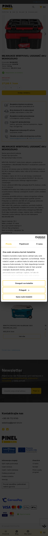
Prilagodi (22, 290)
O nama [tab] (39, 244)
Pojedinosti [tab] (24, 244)
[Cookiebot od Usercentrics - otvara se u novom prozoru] (35, 237)
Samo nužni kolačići (24, 297)
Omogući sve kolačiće (24, 283)
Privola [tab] (9, 244)
